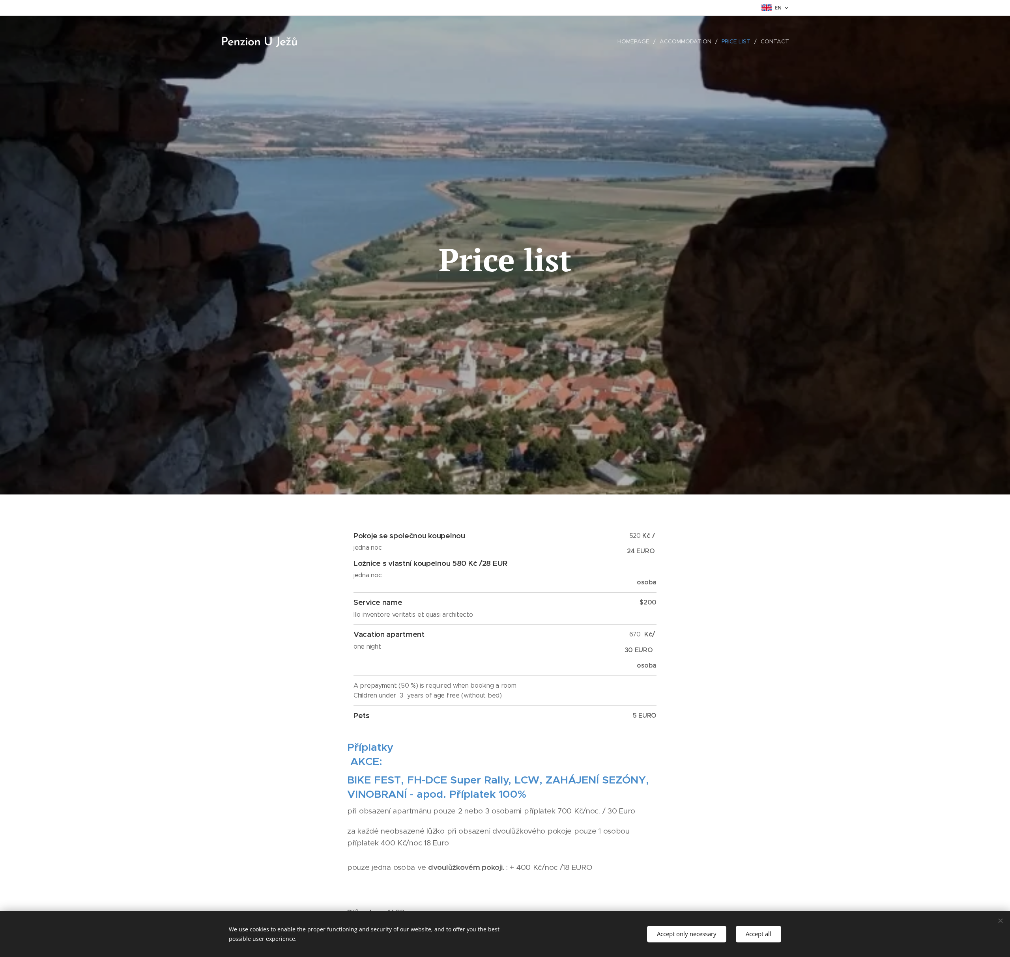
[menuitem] (635, 41)
